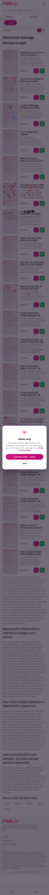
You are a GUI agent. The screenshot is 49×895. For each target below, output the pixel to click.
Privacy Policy (25, 450)
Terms (40, 448)
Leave (24, 463)
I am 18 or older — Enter (24, 457)
